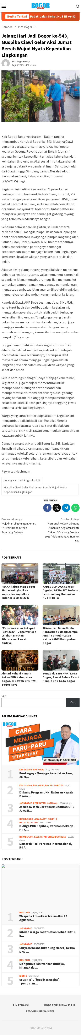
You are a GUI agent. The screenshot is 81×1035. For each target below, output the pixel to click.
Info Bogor (26, 819)
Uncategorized (54, 785)
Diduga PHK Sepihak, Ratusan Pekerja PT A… (46, 828)
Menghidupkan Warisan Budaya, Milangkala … (42, 965)
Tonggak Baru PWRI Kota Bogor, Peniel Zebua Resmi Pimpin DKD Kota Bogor (61, 677)
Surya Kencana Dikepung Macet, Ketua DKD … (47, 950)
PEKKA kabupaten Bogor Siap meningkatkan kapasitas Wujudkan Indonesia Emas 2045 (18, 592)
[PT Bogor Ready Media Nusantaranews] (40, 5)
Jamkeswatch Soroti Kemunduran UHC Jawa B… (46, 808)
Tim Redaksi (21, 1005)
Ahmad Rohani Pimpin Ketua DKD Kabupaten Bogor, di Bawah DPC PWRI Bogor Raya (19, 679)
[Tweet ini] (57, 508)
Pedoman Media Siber (40, 1011)
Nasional (38, 769)
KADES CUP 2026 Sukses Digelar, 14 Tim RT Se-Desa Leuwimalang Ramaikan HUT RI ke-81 (61, 592)
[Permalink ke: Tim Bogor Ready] (5, 63)
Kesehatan (25, 769)
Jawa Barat (25, 803)
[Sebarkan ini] (47, 508)
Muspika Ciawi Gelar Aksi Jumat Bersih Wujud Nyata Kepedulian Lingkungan (35, 490)
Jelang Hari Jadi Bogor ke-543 (22, 480)
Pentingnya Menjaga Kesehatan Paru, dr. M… (46, 775)
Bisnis (23, 976)
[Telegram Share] (66, 508)
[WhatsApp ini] (75, 508)
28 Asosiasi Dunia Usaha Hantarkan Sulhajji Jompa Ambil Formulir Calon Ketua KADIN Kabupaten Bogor (60, 635)
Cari (3, 696)
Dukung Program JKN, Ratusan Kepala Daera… (46, 794)
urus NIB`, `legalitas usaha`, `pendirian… (39, 981)
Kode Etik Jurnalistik (59, 1005)
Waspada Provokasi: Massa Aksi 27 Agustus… (43, 918)
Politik (52, 819)
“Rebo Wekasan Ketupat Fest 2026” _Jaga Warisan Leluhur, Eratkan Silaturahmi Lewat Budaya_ (18, 635)
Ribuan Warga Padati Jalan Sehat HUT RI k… (47, 934)
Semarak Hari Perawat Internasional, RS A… (45, 845)
